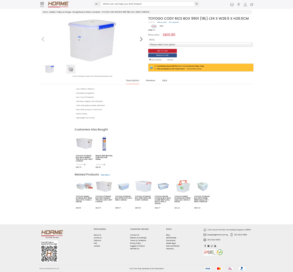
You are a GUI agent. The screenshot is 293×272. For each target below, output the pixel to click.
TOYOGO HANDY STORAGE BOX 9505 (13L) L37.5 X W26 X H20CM (84, 199)
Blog (168, 235)
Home (45, 12)
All (96, 4)
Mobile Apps (171, 243)
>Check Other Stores (194, 69)
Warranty (170, 249)
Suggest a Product (137, 246)
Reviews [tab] (150, 80)
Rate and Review (172, 246)
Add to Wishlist (156, 60)
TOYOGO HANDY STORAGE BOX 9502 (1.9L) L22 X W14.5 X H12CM (182, 199)
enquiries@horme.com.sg (217, 235)
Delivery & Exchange (138, 238)
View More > (106, 175)
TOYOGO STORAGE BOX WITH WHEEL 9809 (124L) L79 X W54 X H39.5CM (202, 199)
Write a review (162, 22)
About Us (97, 235)
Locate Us (98, 238)
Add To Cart (162, 51)
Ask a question (174, 22)
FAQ (95, 243)
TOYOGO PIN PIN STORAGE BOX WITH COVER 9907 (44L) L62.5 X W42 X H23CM (163, 200)
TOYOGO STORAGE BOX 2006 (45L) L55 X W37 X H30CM (143, 198)
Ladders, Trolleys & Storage (60, 12)
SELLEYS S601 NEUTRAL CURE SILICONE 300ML (104, 157)
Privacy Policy (135, 243)
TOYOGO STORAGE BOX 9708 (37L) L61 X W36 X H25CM (123, 198)
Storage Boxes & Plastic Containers (86, 12)
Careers (97, 246)
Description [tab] (132, 80)
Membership (171, 238)
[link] (151, 22)
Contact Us (134, 235)
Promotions (170, 240)
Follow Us (97, 240)
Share (171, 60)
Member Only (181, 66)
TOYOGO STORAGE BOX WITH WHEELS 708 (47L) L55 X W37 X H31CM (84, 158)
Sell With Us (134, 249)
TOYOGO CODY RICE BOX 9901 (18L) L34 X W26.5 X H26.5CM (125, 12)
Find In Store (163, 55)
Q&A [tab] (164, 80)
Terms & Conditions (138, 240)
